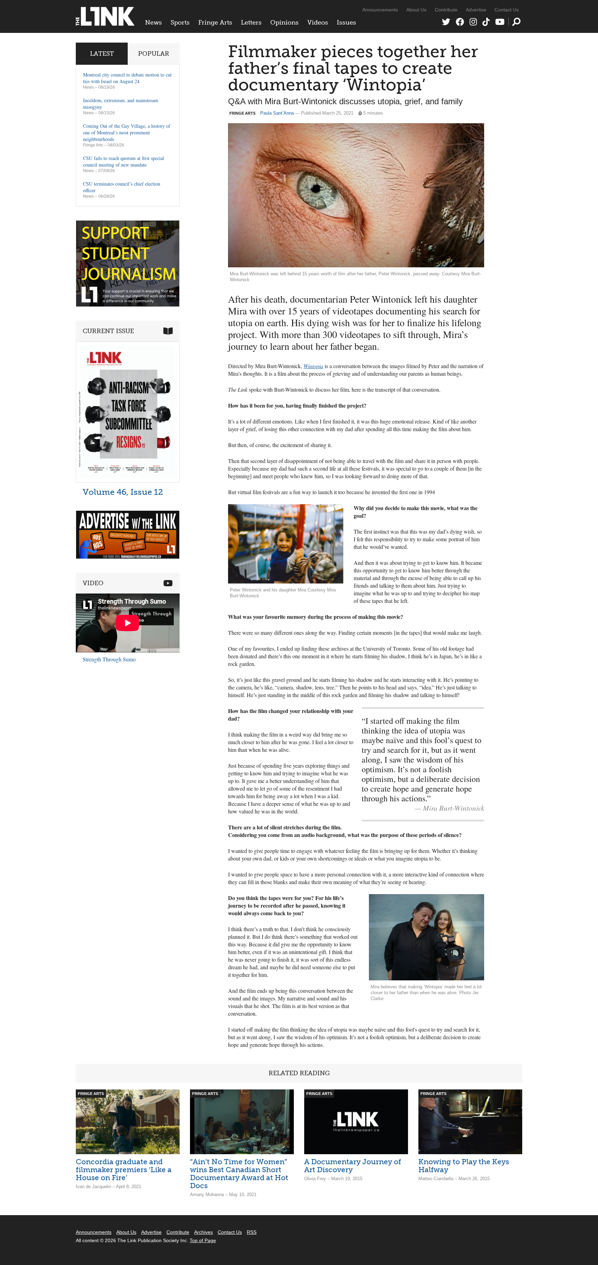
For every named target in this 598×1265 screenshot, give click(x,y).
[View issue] (128, 481)
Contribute (446, 9)
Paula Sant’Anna (277, 113)
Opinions (284, 22)
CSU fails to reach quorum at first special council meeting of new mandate (123, 161)
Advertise (476, 9)
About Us (416, 9)
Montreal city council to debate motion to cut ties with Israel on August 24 (127, 77)
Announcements (380, 9)
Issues (346, 22)
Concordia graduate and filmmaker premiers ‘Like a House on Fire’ (124, 1169)
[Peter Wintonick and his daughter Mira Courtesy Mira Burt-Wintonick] (285, 543)
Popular (153, 53)
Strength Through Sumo (109, 659)
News (153, 22)
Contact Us (507, 9)
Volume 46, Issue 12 (123, 492)
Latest (102, 53)
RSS (251, 1232)
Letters (251, 22)
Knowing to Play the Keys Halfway (463, 1165)
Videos (317, 22)
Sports (180, 22)
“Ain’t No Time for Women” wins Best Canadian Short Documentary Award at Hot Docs (239, 1173)
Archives (203, 1232)
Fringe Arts (215, 22)
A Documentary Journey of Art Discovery (352, 1165)
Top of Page (203, 1240)
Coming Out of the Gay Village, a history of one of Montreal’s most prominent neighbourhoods (126, 132)
